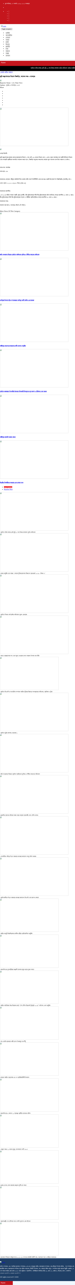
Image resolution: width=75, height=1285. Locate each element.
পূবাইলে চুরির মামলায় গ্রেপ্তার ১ (8, 733)
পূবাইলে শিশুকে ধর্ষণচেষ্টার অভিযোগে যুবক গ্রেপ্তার (13, 614)
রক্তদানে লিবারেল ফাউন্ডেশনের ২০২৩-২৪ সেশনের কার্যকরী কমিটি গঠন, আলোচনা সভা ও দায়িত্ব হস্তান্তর (28, 1257)
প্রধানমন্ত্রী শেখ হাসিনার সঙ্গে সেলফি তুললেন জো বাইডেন (15, 1221)
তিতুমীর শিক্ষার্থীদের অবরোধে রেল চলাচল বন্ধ (11, 483)
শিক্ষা (7, 49)
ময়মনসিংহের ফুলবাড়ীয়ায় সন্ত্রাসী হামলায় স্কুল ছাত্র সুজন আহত (17, 969)
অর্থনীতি (8, 33)
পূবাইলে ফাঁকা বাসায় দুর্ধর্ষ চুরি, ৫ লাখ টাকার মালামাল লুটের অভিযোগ (43, 68)
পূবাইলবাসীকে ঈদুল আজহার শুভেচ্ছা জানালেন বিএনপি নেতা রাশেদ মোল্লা (19, 897)
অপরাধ (7, 40)
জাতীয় (6, 72)
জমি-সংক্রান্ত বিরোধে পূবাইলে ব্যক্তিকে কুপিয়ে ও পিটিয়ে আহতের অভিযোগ (19, 254)
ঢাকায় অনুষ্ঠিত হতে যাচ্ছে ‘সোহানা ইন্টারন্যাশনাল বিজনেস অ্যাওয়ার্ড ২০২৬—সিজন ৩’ (22, 573)
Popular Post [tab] (8, 489)
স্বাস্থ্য (7, 53)
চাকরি (7, 42)
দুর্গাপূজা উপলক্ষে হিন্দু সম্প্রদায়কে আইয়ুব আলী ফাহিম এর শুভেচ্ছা (17, 300)
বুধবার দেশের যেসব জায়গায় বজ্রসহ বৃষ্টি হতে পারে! (13, 1185)
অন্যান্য (8, 55)
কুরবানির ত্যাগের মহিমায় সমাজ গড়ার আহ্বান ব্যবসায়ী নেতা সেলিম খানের (19, 815)
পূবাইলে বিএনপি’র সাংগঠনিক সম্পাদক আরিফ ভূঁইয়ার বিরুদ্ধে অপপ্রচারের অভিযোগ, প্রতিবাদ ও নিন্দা (26, 692)
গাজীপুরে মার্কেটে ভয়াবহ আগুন (8, 437)
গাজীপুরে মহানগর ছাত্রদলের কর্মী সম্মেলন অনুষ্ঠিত (13, 346)
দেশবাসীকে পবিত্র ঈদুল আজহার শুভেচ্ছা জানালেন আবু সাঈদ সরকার (18, 856)
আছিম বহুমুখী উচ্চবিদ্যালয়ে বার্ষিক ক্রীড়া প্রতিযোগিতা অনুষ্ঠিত (16, 933)
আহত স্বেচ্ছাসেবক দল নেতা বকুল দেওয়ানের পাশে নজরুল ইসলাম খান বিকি (19, 656)
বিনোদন (8, 44)
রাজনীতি (8, 46)
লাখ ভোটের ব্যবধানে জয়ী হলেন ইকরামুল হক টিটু (13, 1041)
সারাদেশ (8, 51)
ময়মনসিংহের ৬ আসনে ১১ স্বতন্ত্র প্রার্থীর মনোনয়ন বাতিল (15, 1113)
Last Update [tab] (8, 487)
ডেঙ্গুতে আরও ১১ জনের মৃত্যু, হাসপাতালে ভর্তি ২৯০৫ (14, 1149)
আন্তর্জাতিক (9, 35)
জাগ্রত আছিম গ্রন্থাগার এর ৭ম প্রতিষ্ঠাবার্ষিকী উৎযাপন (14, 1077)
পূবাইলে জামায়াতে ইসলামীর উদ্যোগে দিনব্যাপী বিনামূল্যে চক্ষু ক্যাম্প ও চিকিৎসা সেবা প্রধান (23, 391)
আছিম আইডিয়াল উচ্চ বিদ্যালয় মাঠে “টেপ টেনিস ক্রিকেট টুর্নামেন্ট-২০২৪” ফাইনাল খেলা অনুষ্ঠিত (25, 1005)
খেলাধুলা (8, 37)
